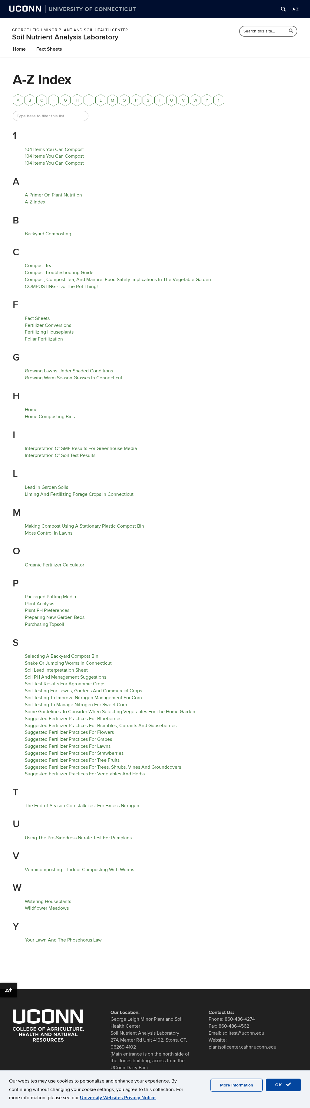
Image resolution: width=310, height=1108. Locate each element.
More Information (236, 1085)
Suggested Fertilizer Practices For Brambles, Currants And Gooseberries (100, 726)
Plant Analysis (39, 604)
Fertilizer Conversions (48, 325)
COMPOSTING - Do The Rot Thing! (61, 287)
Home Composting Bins (50, 417)
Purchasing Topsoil (44, 624)
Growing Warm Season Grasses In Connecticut (73, 378)
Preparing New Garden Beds (54, 617)
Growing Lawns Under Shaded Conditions (69, 371)
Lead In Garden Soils (46, 487)
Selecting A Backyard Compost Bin (61, 656)
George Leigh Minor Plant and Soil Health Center (70, 30)
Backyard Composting (48, 234)
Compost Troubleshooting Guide (59, 273)
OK (279, 1084)
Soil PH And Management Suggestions (65, 677)
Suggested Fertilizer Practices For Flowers (69, 732)
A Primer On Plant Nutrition (53, 195)
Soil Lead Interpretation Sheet (56, 670)
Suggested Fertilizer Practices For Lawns (67, 746)
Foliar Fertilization (44, 339)
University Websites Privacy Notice (118, 1098)
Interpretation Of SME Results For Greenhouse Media (81, 448)
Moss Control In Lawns (48, 533)
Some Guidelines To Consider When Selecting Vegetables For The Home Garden (110, 712)
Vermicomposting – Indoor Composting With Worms (79, 870)
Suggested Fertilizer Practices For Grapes (68, 739)
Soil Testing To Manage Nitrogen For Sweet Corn (76, 705)
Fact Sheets (49, 49)
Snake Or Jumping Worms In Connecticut (68, 663)
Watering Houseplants (48, 901)
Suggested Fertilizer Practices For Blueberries (73, 719)
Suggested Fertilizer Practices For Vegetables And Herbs (85, 774)
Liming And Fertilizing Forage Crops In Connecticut (79, 494)
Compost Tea (38, 266)
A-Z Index (35, 202)
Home (19, 49)
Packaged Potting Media (50, 597)
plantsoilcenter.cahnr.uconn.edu (242, 1047)
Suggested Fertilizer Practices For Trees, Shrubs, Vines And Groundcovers (103, 767)
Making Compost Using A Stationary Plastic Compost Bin (84, 526)
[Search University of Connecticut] (283, 9)
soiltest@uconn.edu (243, 1033)
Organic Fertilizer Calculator (54, 565)
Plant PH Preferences (47, 610)
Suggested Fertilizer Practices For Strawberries (74, 753)
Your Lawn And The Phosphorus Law (63, 940)
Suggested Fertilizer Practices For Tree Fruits (72, 760)
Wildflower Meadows (47, 908)
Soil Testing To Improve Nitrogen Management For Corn (83, 698)
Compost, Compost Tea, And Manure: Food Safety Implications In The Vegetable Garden (118, 280)
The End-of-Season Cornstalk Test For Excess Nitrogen (82, 806)
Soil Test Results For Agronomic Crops (65, 684)
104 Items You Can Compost (54, 149)
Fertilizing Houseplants (49, 332)
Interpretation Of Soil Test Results (60, 455)
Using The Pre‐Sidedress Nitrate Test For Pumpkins (78, 838)
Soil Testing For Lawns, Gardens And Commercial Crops (83, 691)
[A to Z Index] (295, 9)
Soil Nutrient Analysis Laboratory (65, 37)
